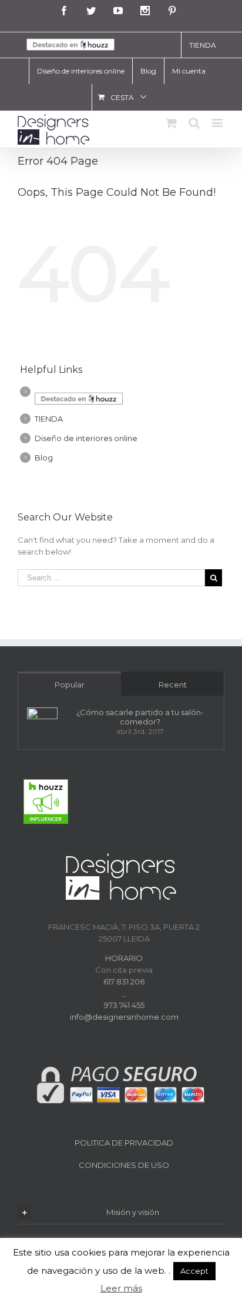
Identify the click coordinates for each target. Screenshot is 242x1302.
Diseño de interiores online (86, 438)
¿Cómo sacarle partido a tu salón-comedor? (140, 716)
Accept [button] (194, 1271)
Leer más (121, 1288)
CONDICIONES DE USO (124, 1165)
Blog (44, 457)
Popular (70, 684)
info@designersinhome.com (124, 1016)
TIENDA (49, 418)
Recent (173, 684)
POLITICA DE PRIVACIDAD (124, 1142)
